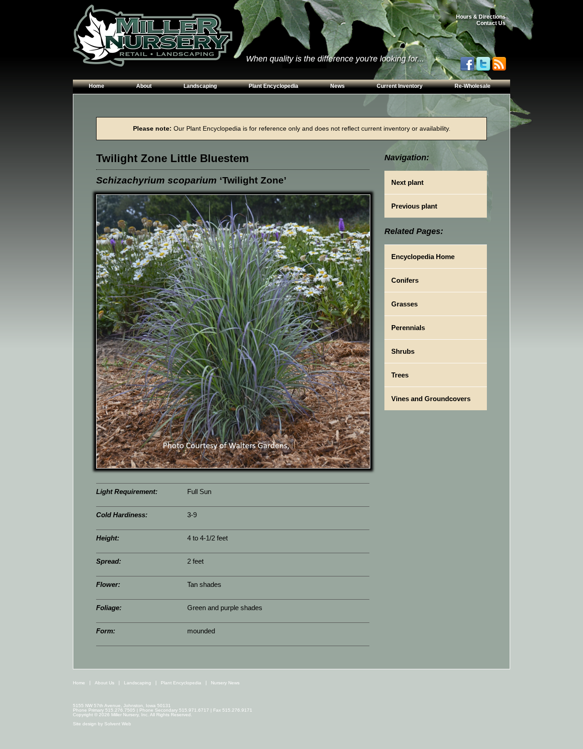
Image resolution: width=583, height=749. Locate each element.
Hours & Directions (481, 17)
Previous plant (414, 206)
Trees (400, 375)
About (144, 86)
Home (96, 86)
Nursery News (225, 682)
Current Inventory (400, 86)
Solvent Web (117, 723)
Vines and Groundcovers (430, 399)
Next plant (407, 182)
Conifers (405, 280)
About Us (104, 682)
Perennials (408, 327)
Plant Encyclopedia (273, 86)
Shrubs (402, 351)
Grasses (404, 304)
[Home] (152, 36)
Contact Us (491, 23)
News (337, 86)
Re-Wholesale (473, 86)
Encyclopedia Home (423, 256)
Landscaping (200, 86)
